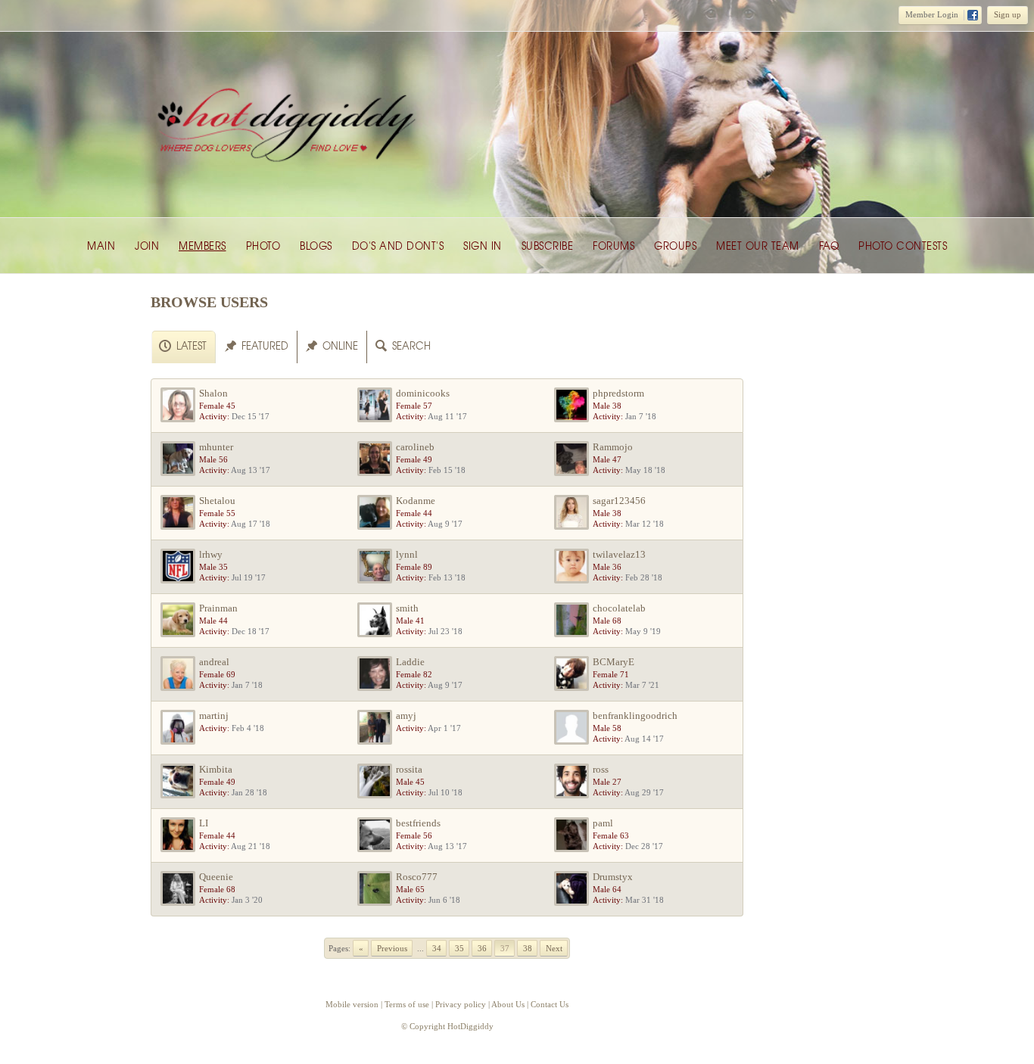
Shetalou (217, 500)
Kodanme (415, 500)
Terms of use (407, 1004)
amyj (406, 715)
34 (436, 948)
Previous (392, 948)
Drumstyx (613, 876)
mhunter (216, 447)
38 (527, 948)
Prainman (218, 608)
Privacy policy (460, 1004)
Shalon (213, 393)
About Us (508, 1004)
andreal (214, 661)
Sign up (1007, 14)
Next (554, 948)
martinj (214, 715)
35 (459, 948)
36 (482, 948)
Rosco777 (417, 876)
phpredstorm (618, 393)
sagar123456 (619, 500)
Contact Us (549, 1004)
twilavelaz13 (619, 554)
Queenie (216, 876)
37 (504, 948)
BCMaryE (613, 661)
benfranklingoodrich (635, 715)
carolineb (415, 447)
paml (603, 823)
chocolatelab (619, 608)
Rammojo (613, 447)
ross (601, 769)
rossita (409, 769)
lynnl (407, 554)
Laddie (410, 661)
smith (407, 608)
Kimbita (215, 769)
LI (203, 823)
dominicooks (423, 393)
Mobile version (351, 1004)
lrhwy (211, 554)
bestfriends (418, 823)
